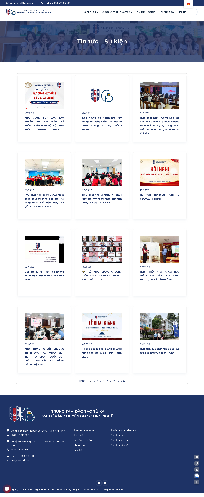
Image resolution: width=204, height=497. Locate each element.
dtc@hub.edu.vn (26, 3)
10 (118, 380)
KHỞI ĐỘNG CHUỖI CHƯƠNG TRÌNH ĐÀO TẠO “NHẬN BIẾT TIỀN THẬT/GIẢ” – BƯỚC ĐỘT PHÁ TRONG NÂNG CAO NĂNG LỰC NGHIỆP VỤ (44, 357)
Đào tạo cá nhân (120, 440)
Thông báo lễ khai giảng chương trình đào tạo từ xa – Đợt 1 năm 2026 (102, 353)
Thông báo (167, 11)
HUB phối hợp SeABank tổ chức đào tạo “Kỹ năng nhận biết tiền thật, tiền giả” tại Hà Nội (102, 199)
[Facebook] (99, 483)
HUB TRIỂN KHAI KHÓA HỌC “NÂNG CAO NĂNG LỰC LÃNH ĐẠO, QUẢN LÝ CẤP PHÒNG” (159, 276)
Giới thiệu (79, 435)
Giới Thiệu (90, 11)
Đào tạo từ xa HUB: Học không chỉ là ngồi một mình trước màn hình (44, 276)
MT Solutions (109, 491)
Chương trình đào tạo (116, 11)
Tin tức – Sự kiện (146, 11)
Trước (82, 380)
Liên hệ (182, 11)
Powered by (95, 491)
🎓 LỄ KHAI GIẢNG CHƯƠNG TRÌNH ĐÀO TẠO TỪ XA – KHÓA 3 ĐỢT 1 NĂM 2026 (102, 276)
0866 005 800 (62, 3)
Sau (123, 380)
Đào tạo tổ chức (120, 445)
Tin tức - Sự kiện (83, 440)
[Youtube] (105, 483)
